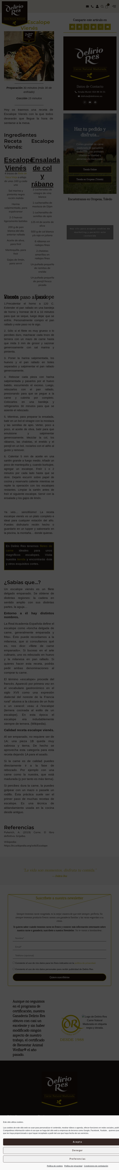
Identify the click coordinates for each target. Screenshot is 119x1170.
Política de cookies (55, 1166)
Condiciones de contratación (96, 1166)
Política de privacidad (73, 1166)
